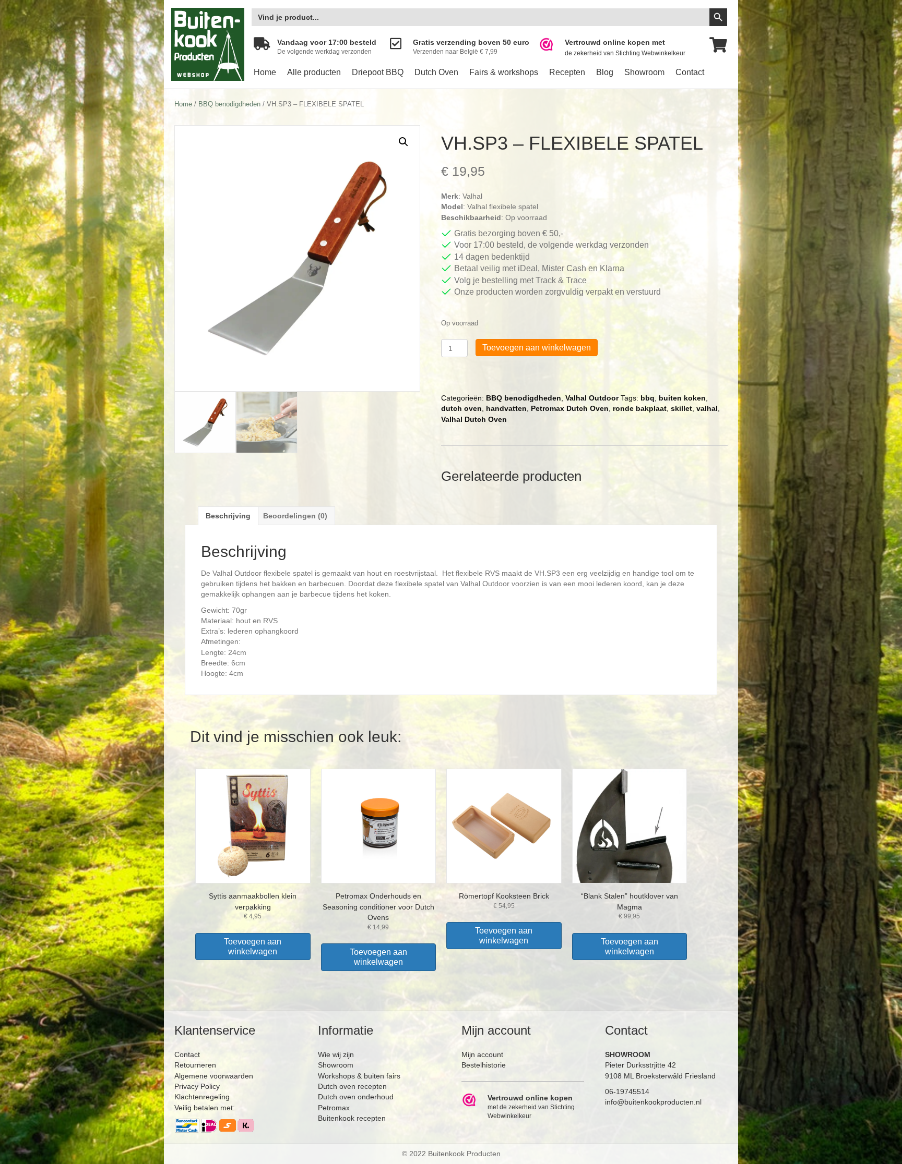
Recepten (567, 72)
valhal (707, 408)
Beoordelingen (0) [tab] (295, 516)
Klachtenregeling (202, 1097)
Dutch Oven (436, 72)
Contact (689, 72)
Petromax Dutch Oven (570, 408)
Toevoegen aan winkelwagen (536, 347)
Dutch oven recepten (352, 1086)
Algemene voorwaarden (213, 1076)
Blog (604, 72)
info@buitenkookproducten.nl (653, 1102)
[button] (403, 141)
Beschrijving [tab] (228, 516)
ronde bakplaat (640, 408)
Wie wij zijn (336, 1054)
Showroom (644, 72)
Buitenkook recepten (352, 1118)
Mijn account (482, 1054)
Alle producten (314, 72)
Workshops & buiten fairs (359, 1076)
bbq (647, 398)
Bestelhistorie (483, 1065)
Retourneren (195, 1065)
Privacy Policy (197, 1086)
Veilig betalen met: (204, 1108)
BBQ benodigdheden (229, 104)
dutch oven (461, 408)
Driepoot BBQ (377, 72)
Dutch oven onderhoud (356, 1097)
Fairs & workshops (503, 72)
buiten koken (682, 398)
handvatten (506, 408)
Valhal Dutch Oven (474, 419)
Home (265, 72)
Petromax (334, 1108)
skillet (681, 408)
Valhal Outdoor (592, 398)
